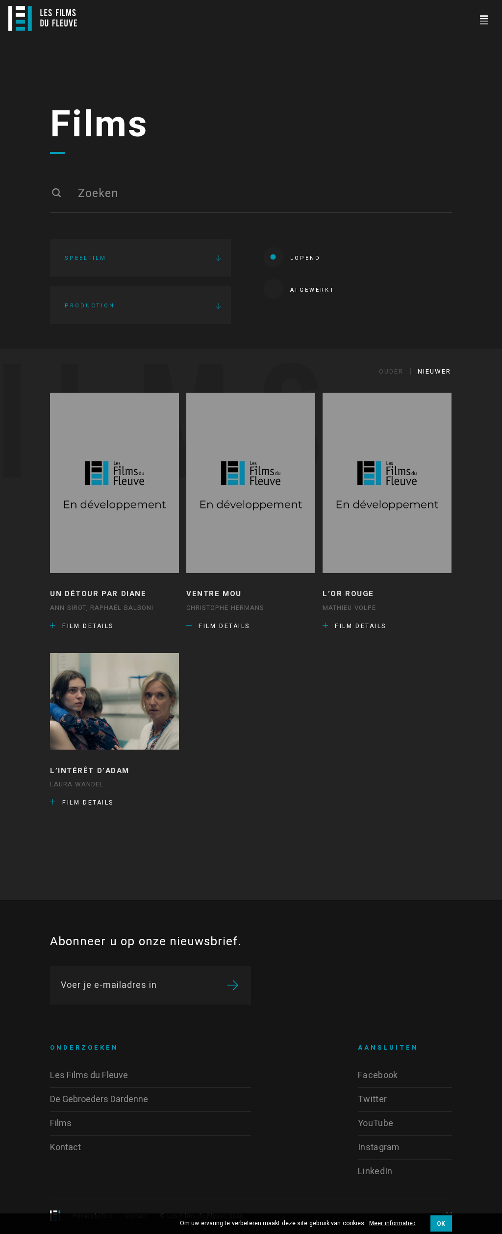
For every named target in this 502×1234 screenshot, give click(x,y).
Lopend (305, 258)
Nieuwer (434, 371)
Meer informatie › (392, 1223)
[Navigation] (483, 18)
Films (99, 125)
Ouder (391, 371)
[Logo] (42, 18)
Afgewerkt (312, 290)
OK (441, 1223)
